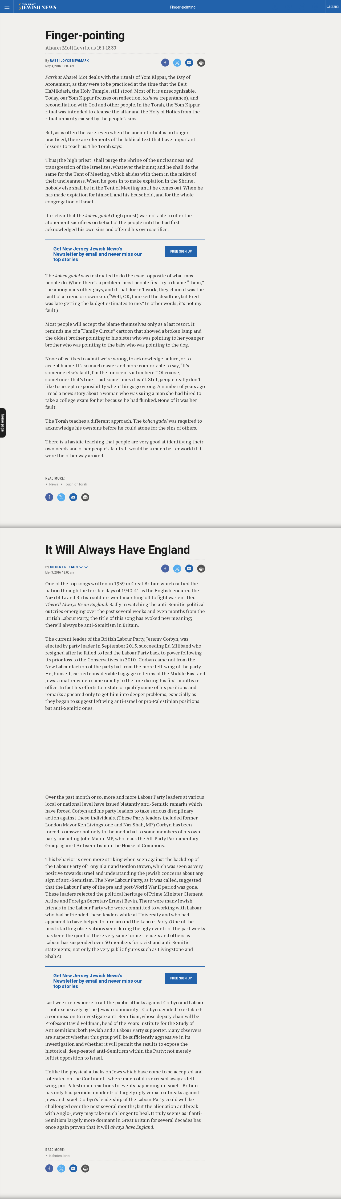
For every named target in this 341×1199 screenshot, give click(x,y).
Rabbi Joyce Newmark (69, 61)
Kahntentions (59, 1156)
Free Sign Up (181, 251)
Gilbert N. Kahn (64, 567)
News (53, 484)
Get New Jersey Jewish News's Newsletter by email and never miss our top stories (97, 254)
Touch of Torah (75, 484)
